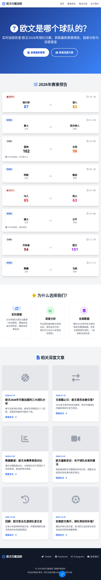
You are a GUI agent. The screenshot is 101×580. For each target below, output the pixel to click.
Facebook (63, 556)
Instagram (78, 556)
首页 (62, 3)
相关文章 (83, 3)
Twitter (48, 556)
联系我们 (94, 556)
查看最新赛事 (38, 52)
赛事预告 (71, 3)
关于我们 (94, 3)
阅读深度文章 (66, 52)
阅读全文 (9, 417)
